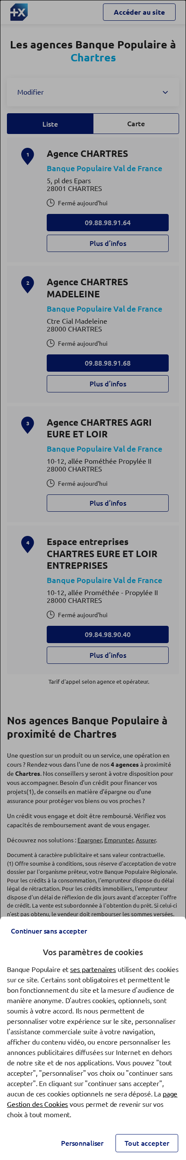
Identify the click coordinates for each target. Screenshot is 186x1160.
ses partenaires (93, 969)
